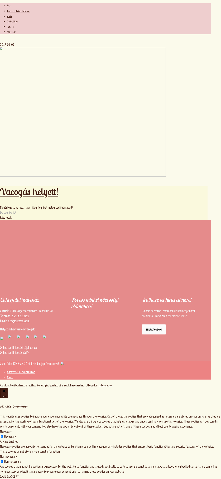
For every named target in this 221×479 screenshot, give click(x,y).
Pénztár (10, 26)
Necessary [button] (6, 431)
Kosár (9, 16)
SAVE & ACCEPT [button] (9, 476)
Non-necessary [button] (8, 456)
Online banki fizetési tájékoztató (18, 348)
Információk (105, 385)
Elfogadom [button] (92, 385)
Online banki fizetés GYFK (14, 353)
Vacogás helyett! (29, 192)
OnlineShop (12, 21)
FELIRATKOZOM (154, 329)
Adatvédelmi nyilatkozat (18, 11)
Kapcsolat (11, 31)
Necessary (10, 436)
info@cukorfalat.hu (19, 321)
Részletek (6, 217)
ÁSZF (9, 6)
